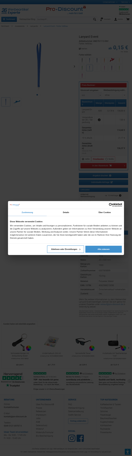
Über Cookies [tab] (104, 212)
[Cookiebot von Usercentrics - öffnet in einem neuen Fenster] (111, 205)
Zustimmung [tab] (27, 212)
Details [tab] (66, 212)
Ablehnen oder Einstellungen (64, 249)
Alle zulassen (104, 249)
